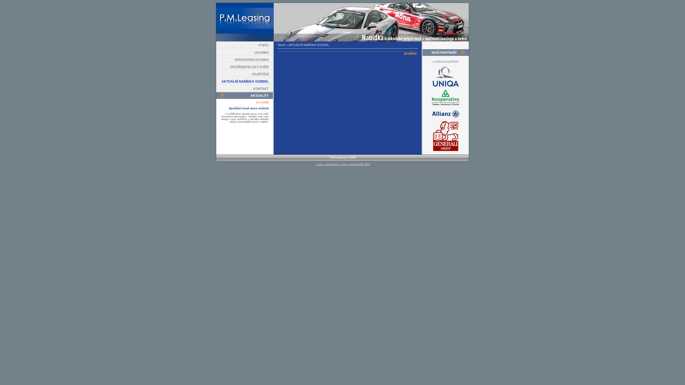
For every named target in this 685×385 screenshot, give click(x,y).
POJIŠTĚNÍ (260, 74)
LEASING (261, 53)
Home (282, 45)
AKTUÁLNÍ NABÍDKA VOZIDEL (245, 81)
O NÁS (263, 45)
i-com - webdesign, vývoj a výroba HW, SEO (343, 164)
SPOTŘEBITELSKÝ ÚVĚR (249, 67)
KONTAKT (261, 89)
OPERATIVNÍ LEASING (251, 60)
